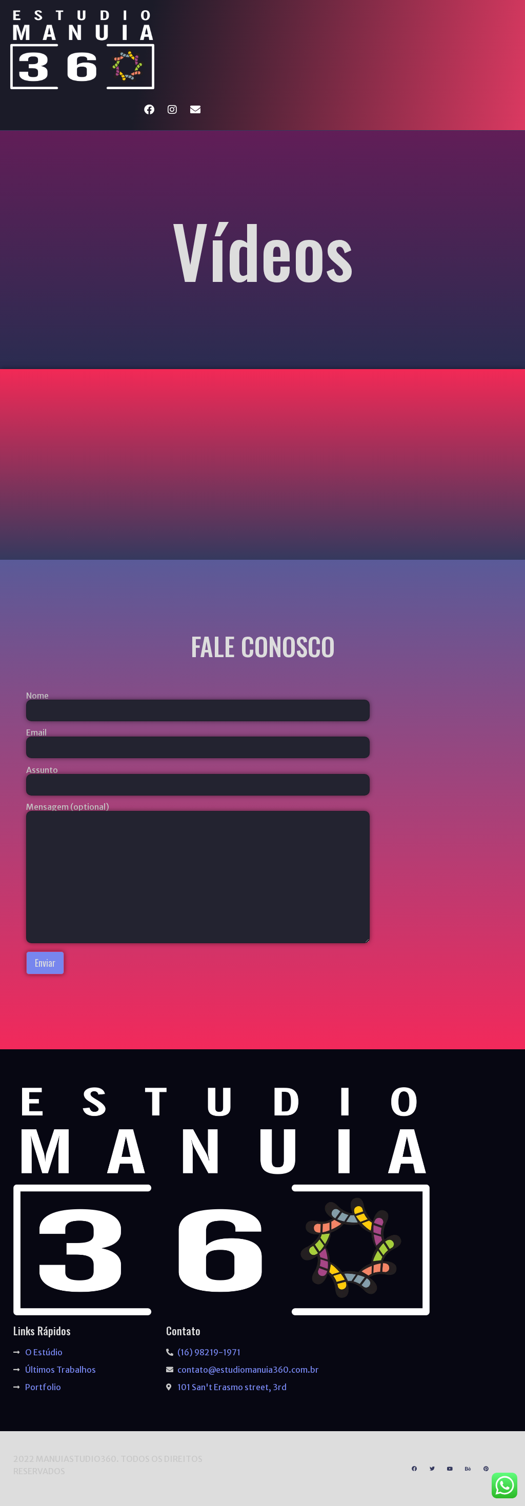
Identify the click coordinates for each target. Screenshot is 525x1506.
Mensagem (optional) (67, 807)
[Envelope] (195, 109)
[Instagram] (172, 109)
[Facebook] (149, 109)
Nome (37, 696)
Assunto (42, 770)
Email (36, 733)
